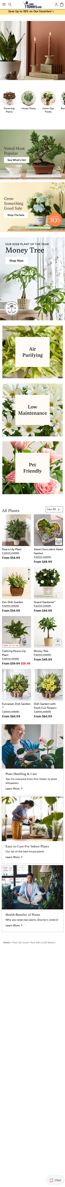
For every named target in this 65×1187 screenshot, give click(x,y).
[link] (54, 509)
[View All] (32, 50)
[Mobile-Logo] (32, 4)
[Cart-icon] (61, 4)
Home (6, 942)
